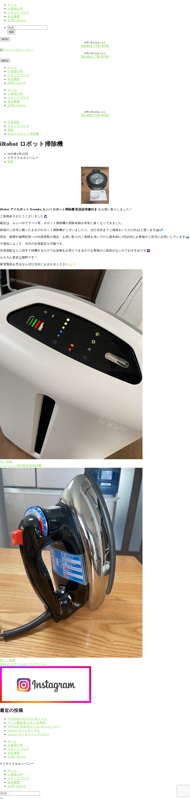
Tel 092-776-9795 (95, 46)
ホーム (12, 4)
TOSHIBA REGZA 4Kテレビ (27, 718)
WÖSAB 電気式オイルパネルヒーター (33, 726)
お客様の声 (15, 8)
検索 (11, 32)
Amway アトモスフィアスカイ (28, 734)
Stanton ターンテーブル (23, 730)
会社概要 (13, 16)
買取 (10, 161)
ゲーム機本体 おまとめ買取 (26, 722)
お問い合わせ (16, 20)
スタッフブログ (18, 12)
